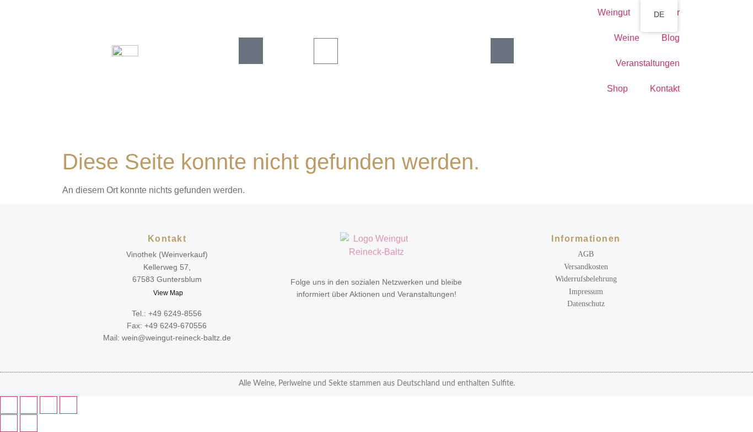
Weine (626, 37)
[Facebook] (384, 319)
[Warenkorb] (326, 51)
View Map (168, 293)
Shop (617, 88)
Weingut (614, 12)
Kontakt (665, 88)
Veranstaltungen (648, 63)
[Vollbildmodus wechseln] (28, 405)
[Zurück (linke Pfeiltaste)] (9, 423)
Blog (670, 37)
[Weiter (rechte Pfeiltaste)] (28, 423)
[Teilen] (48, 405)
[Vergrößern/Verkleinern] (9, 405)
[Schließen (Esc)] (68, 405)
